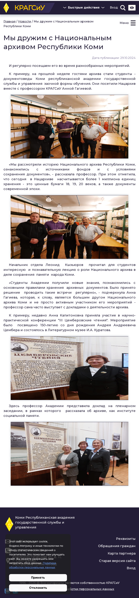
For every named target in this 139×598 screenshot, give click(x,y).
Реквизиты (126, 539)
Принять (38, 577)
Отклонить (38, 587)
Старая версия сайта (117, 561)
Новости (24, 21)
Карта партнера (122, 553)
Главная (9, 21)
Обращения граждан (117, 546)
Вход (114, 7)
